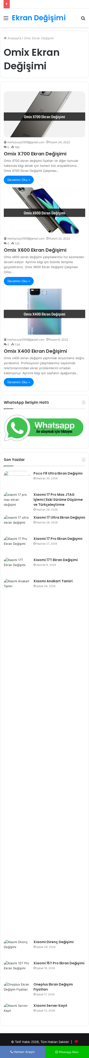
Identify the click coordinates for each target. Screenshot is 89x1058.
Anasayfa (14, 38)
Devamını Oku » (18, 180)
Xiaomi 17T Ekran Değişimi (55, 559)
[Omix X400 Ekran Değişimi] (44, 312)
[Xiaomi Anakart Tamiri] (17, 757)
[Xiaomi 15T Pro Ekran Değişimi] (17, 970)
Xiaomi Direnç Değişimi (53, 942)
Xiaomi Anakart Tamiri (53, 581)
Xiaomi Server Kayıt (50, 1005)
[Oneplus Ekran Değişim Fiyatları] (17, 991)
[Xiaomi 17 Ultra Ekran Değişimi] (17, 524)
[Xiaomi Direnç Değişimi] (17, 948)
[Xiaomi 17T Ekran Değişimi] (17, 566)
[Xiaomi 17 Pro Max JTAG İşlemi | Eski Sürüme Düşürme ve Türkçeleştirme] (17, 501)
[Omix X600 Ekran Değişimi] (44, 210)
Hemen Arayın (24, 1052)
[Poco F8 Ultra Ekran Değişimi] (17, 480)
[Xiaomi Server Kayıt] (17, 1012)
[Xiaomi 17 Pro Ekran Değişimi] (17, 545)
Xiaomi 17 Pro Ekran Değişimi (57, 538)
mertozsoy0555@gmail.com (25, 142)
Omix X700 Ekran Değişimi (35, 153)
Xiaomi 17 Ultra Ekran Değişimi (59, 517)
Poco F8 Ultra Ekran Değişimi (58, 473)
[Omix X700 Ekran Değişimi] (44, 114)
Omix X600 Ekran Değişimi (35, 250)
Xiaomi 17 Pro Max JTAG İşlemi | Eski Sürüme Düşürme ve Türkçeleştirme (58, 499)
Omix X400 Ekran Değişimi (35, 351)
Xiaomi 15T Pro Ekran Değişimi (58, 963)
